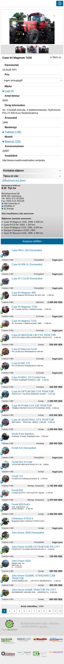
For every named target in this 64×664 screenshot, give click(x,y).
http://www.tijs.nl (12, 203)
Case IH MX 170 (21, 363)
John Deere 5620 (21, 561)
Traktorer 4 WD (13, 132)
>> (60, 611)
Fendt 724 (17, 476)
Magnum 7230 (13, 141)
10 (49, 611)
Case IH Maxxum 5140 (24, 349)
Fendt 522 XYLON (22, 462)
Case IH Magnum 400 (24, 292)
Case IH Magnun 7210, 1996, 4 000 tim (23, 227)
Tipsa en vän (10, 176)
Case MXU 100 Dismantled (27, 250)
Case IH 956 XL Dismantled (27, 264)
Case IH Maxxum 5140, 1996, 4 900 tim (23, 233)
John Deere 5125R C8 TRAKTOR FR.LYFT (36, 546)
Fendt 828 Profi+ (21, 504)
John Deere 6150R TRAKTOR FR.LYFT (34, 589)
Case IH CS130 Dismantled (27, 278)
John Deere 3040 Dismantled (28, 532)
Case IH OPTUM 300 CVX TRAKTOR (33, 391)
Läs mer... (43, 626)
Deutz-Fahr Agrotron (23, 434)
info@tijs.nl (9, 206)
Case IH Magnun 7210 (24, 321)
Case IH (9, 91)
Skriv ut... (57, 57)
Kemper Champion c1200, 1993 (19, 230)
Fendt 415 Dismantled (24, 448)
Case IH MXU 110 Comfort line (29, 377)
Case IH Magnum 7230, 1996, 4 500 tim (23, 222)
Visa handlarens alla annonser (18, 213)
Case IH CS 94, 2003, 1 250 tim (19, 224)
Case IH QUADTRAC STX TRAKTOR (33, 419)
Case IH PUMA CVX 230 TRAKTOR (32, 405)
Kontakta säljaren (13, 170)
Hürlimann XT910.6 (22, 518)
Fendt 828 (17, 490)
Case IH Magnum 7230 (24, 306)
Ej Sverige (9, 208)
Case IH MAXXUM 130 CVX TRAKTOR (34, 335)
